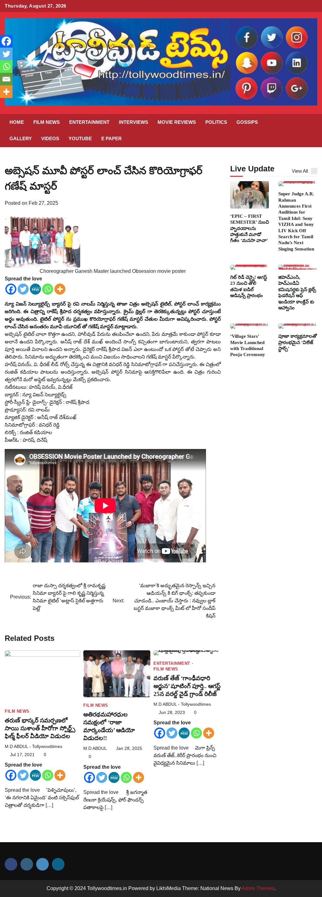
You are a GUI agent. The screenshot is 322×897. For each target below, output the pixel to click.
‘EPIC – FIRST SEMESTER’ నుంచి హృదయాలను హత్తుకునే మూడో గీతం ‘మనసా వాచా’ (249, 228)
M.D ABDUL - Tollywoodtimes (33, 746)
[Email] (6, 79)
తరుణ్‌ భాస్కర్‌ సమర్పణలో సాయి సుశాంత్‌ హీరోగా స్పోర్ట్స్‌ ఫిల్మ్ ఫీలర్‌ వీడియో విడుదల (40, 728)
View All (300, 171)
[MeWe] (35, 289)
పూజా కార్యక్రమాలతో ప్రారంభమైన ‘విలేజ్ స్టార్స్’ (297, 342)
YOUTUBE (80, 138)
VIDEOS (50, 138)
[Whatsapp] (47, 289)
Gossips (247, 122)
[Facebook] (10, 289)
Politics (216, 122)
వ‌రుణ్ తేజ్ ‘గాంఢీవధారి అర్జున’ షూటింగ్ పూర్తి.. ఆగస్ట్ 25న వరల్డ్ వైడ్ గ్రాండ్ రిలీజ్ (186, 686)
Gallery (20, 138)
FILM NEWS (46, 122)
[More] (59, 289)
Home (16, 122)
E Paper (111, 138)
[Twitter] (23, 289)
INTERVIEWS (133, 122)
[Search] (309, 130)
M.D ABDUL (95, 748)
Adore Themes (258, 888)
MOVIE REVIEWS (177, 122)
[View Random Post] (298, 130)
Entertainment (89, 122)
